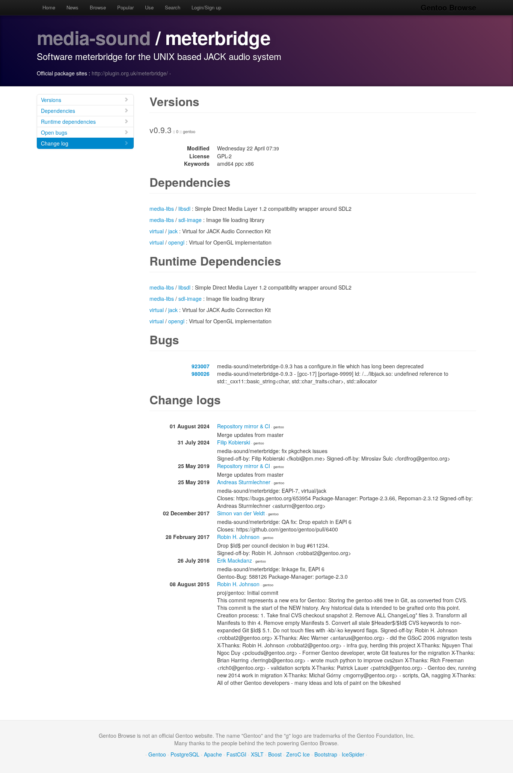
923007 (201, 366)
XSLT (257, 754)
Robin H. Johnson (238, 536)
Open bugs (54, 132)
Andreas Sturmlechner (243, 482)
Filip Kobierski (233, 442)
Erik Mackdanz (234, 560)
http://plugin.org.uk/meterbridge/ (130, 73)
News (72, 7)
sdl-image (190, 220)
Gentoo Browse (448, 7)
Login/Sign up (206, 7)
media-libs (161, 208)
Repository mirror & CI (243, 426)
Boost (275, 754)
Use (149, 7)
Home (48, 7)
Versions (51, 100)
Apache (213, 754)
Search (172, 7)
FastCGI (236, 754)
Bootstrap (325, 754)
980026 (201, 373)
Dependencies (58, 110)
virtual (156, 231)
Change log (54, 143)
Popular (125, 7)
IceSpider (353, 754)
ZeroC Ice (298, 754)
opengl (176, 242)
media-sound (94, 37)
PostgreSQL (184, 754)
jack (173, 231)
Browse (98, 7)
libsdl (184, 208)
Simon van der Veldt (241, 513)
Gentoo (157, 754)
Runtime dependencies (68, 121)
